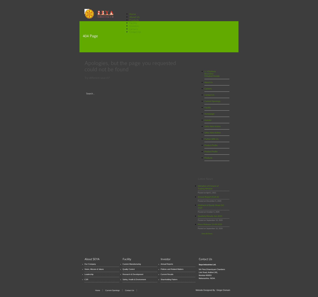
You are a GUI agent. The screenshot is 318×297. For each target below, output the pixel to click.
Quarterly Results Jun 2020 (210, 216)
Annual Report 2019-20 (208, 197)
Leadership (88, 274)
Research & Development (133, 274)
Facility (207, 107)
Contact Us (209, 95)
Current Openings (212, 101)
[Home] (132, 13)
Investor (208, 120)
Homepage (209, 114)
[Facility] (135, 22)
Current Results (167, 274)
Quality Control (128, 269)
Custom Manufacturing (132, 264)
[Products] (136, 19)
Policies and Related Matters (172, 269)
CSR (86, 279)
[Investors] (136, 25)
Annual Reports (167, 264)
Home (97, 290)
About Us (208, 82)
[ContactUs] (135, 31)
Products (208, 158)
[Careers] (135, 28)
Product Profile (211, 145)
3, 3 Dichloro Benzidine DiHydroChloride (212, 73)
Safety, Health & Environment (134, 279)
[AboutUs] (136, 16)
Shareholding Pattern (169, 279)
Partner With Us (211, 139)
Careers (208, 89)
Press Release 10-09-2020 (210, 224)
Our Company (90, 264)
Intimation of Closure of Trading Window (208, 187)
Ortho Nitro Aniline (212, 126)
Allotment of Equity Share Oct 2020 (211, 206)
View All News (206, 234)
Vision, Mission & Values (94, 269)
